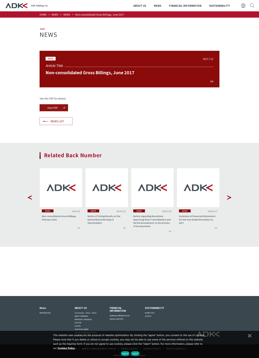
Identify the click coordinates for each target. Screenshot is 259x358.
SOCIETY (148, 316)
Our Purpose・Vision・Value (85, 313)
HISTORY (78, 322)
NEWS (157, 5)
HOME (43, 14)
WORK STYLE (150, 313)
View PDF (52, 107)
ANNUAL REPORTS (116, 319)
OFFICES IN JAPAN (81, 329)
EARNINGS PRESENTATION (119, 315)
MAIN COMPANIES (81, 316)
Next (229, 197)
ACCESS (77, 326)
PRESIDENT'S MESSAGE (83, 319)
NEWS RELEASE (45, 313)
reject (135, 353)
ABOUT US (139, 5)
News (43, 308)
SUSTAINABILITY (219, 5)
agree (125, 353)
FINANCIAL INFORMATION (185, 5)
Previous (30, 197)
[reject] (249, 335)
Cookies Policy (66, 348)
